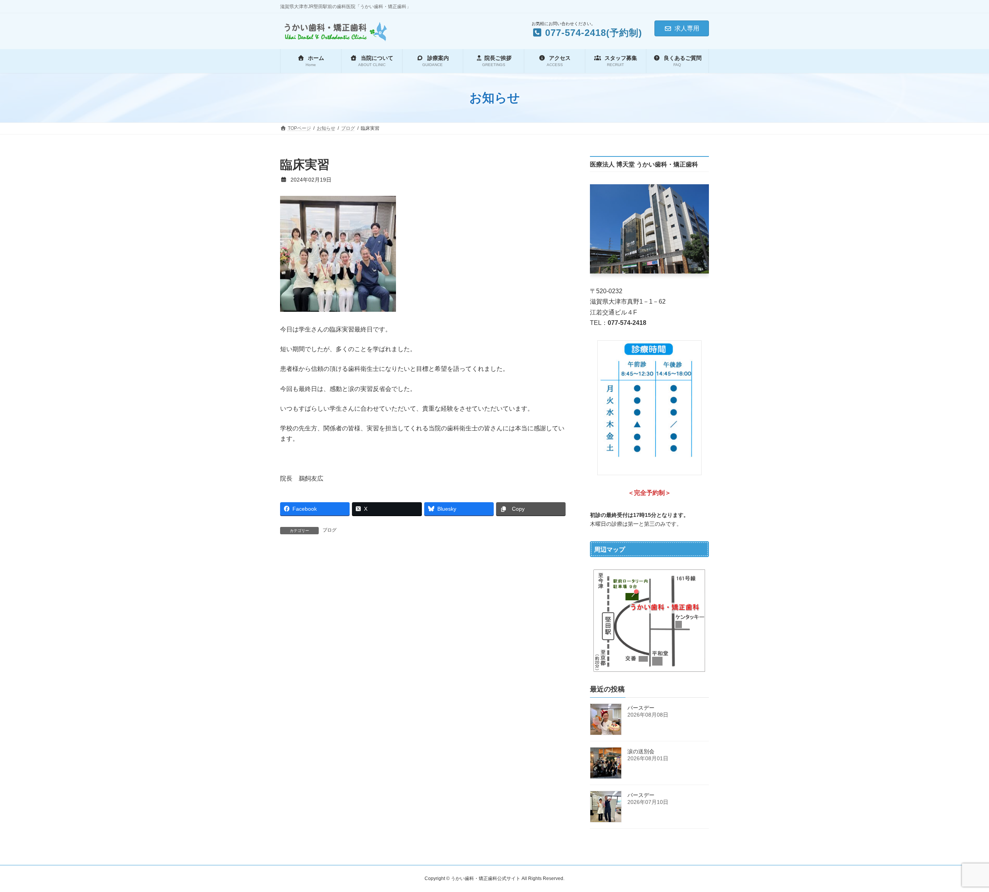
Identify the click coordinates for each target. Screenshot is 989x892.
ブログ (329, 530)
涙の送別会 (640, 751)
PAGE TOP (960, 858)
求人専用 (687, 28)
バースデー (640, 708)
